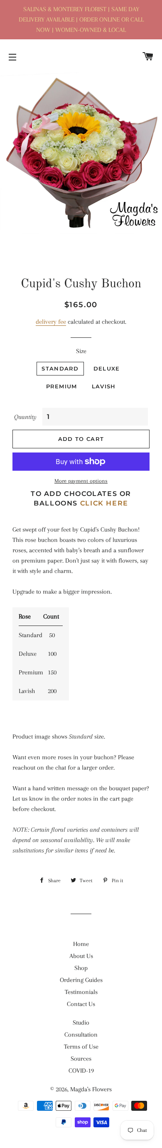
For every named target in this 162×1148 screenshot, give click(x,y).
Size (81, 351)
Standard (60, 368)
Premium (61, 386)
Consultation (81, 1034)
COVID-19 (81, 1070)
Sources (81, 1058)
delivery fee (51, 321)
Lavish (104, 386)
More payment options (81, 481)
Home (81, 944)
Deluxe (106, 368)
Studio (81, 1022)
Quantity (25, 417)
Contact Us (81, 1004)
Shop (81, 968)
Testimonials (81, 992)
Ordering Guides (81, 980)
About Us (81, 956)
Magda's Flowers (91, 1089)
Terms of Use (81, 1046)
